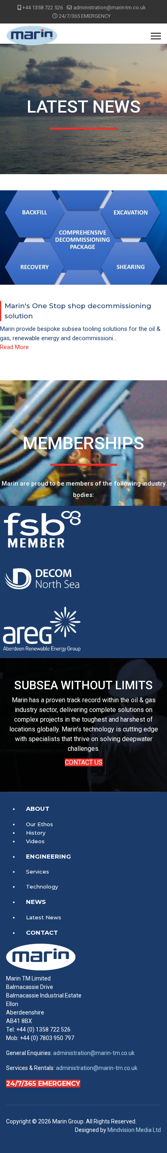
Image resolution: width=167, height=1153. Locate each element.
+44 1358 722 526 (42, 7)
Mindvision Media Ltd (134, 1130)
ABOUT (37, 808)
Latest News (43, 917)
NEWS (36, 902)
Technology (42, 886)
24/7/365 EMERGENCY (43, 1083)
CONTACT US (84, 762)
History (35, 832)
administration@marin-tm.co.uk (109, 7)
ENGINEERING (48, 856)
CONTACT (42, 932)
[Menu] (156, 36)
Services (37, 871)
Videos (35, 841)
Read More (14, 347)
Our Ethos (39, 824)
